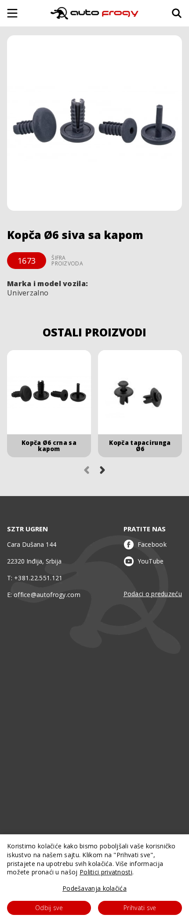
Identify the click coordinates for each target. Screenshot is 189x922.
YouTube (151, 561)
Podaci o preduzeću (153, 594)
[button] (94, 123)
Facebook (152, 544)
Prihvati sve (140, 907)
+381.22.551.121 (38, 578)
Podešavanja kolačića (94, 888)
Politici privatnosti (106, 872)
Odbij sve (49, 907)
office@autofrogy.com (47, 594)
